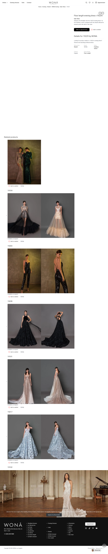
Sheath (49, 6)
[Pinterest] (93, 528)
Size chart (71, 534)
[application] (7, 2)
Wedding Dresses (32, 523)
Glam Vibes (63, 6)
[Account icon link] (93, 2)
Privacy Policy (91, 548)
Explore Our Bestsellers (54, 515)
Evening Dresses (52, 523)
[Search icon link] (86, 2)
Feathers (96, 47)
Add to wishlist (97, 29)
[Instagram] (86, 528)
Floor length (87, 53)
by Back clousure (32, 536)
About (70, 527)
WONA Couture (52, 536)
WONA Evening (55, 6)
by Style (30, 527)
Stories (70, 529)
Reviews (70, 531)
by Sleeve (30, 532)
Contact (70, 525)
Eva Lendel (51, 538)
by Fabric (30, 529)
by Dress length (32, 534)
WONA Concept (52, 534)
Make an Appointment (81, 29)
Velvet (95, 48)
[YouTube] (96, 528)
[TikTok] (89, 528)
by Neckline (31, 531)
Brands (50, 531)
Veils (49, 527)
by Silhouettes (31, 525)
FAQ (69, 532)
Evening (44, 6)
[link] (90, 2)
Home (39, 6)
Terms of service (100, 548)
